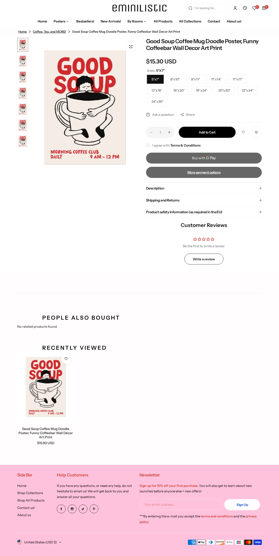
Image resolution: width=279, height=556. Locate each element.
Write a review (204, 259)
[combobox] (206, 8)
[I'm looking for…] (190, 8)
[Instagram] (72, 509)
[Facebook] (61, 509)
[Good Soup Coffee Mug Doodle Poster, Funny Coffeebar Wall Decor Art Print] (45, 387)
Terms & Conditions (185, 145)
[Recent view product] (245, 8)
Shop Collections (30, 493)
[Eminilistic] (139, 8)
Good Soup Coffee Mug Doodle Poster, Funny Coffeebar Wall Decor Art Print (46, 433)
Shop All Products (30, 500)
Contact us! (26, 508)
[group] (85, 107)
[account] (235, 8)
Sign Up (242, 505)
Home (21, 486)
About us (24, 515)
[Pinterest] (94, 509)
